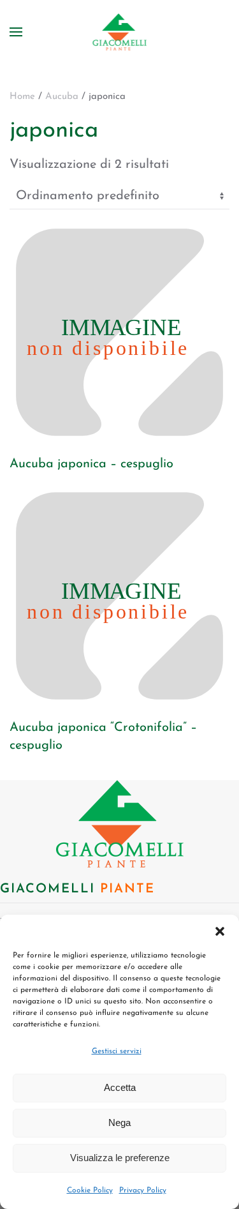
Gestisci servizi (116, 1051)
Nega (119, 1122)
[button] (220, 930)
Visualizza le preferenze (120, 1157)
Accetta (120, 1087)
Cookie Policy (90, 1190)
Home (22, 96)
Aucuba (61, 96)
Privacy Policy (142, 1190)
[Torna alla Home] (119, 31)
